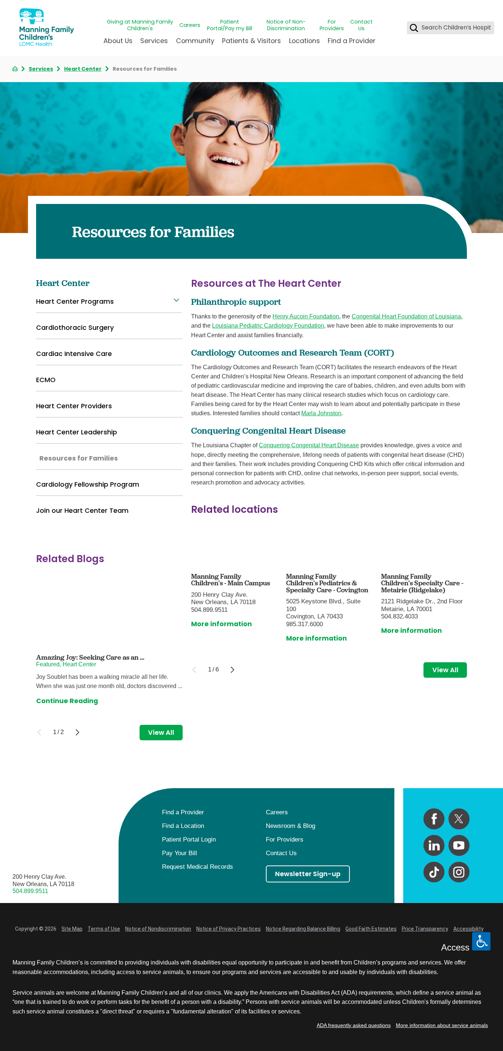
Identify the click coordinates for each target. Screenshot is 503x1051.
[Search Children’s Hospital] (414, 28)
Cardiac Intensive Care (74, 353)
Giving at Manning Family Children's (140, 25)
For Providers (332, 25)
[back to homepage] (15, 68)
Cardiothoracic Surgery (75, 327)
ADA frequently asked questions (354, 1025)
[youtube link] (459, 845)
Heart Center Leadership (76, 432)
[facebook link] (433, 818)
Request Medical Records (197, 866)
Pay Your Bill (179, 853)
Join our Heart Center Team (82, 510)
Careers (189, 25)
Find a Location (183, 825)
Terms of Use (104, 929)
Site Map (71, 929)
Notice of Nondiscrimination (158, 929)
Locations (304, 40)
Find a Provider (352, 40)
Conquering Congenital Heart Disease (309, 445)
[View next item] (232, 670)
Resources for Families (78, 458)
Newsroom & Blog (290, 825)
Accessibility (468, 929)
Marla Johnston (321, 413)
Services (154, 40)
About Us (118, 40)
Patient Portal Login (189, 839)
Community (195, 40)
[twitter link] (459, 818)
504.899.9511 (30, 891)
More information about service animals (442, 1025)
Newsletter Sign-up (308, 873)
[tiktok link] (433, 872)
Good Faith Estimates (371, 929)
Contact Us (361, 25)
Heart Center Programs (75, 301)
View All (445, 669)
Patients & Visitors (251, 40)
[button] (176, 300)
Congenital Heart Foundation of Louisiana (406, 316)
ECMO (46, 379)
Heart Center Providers (74, 405)
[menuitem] (118, 44)
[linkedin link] (433, 845)
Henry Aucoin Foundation (305, 316)
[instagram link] (459, 872)
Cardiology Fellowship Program (87, 484)
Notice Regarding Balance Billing (303, 929)
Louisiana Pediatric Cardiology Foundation (268, 325)
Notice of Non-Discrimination (286, 25)
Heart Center (83, 68)
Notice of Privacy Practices (228, 929)
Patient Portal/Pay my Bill (229, 25)
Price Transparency (425, 929)
